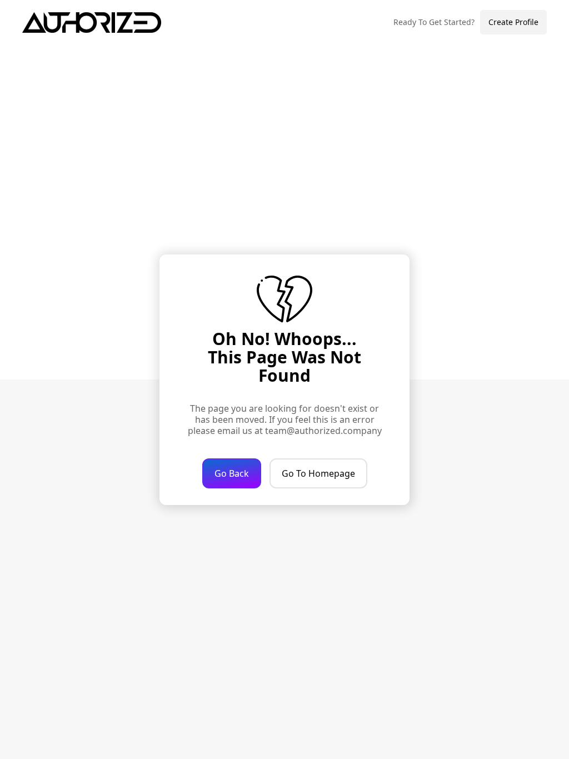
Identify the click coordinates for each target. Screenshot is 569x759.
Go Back (231, 473)
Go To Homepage (318, 473)
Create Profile (513, 22)
